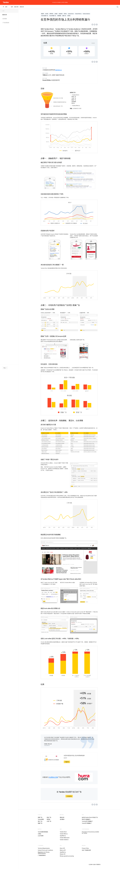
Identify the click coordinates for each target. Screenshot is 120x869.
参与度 (46, 13)
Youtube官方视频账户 (87, 821)
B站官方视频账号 (86, 819)
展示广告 (40, 821)
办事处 (39, 833)
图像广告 (64, 15)
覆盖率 (42, 13)
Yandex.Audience (86, 13)
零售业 (65, 13)
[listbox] (5, 368)
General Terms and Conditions (45, 850)
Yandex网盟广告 (52, 15)
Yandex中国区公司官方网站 (60, 2)
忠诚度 (56, 13)
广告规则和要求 (42, 855)
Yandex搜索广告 (44, 15)
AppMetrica (63, 835)
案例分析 (22, 6)
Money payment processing (67, 856)
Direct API (62, 848)
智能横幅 (59, 15)
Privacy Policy (85, 848)
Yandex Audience (64, 839)
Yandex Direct (63, 832)
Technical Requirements (44, 848)
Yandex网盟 (41, 819)
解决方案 (16, 6)
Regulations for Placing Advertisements (43, 852)
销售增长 (51, 13)
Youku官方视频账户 (87, 823)
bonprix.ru (58, 70)
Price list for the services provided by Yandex (90, 832)
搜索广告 (40, 817)
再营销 (69, 15)
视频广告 (40, 823)
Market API (62, 854)
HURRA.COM (53, 777)
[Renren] (94, 24)
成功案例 (62, 819)
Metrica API (63, 850)
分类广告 (49, 821)
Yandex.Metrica (78, 13)
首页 (12, 6)
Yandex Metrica (64, 833)
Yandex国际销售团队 (43, 832)
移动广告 (49, 817)
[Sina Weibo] (92, 24)
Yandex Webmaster (65, 837)
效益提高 (60, 13)
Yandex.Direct (71, 13)
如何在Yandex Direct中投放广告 (90, 817)
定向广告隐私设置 (86, 850)
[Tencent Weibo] (97, 24)
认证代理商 (40, 835)
